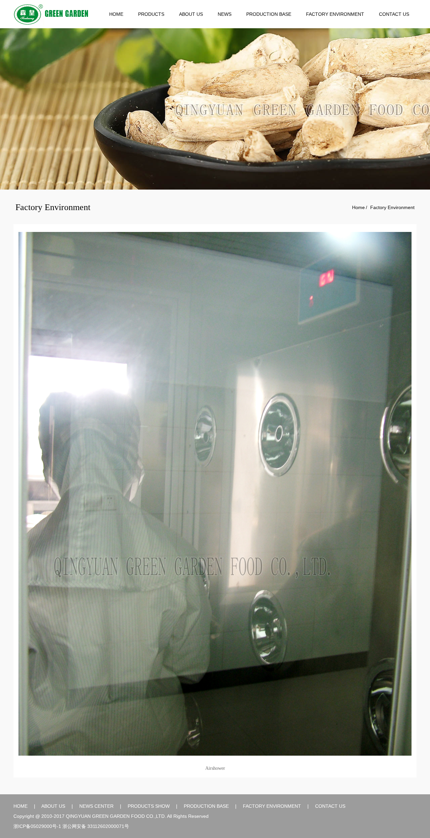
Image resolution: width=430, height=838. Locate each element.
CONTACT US (394, 14)
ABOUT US (191, 14)
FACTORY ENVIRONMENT (335, 14)
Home (358, 207)
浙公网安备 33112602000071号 (95, 826)
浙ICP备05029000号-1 (37, 826)
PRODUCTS (151, 14)
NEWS (224, 14)
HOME (116, 14)
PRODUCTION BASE (268, 14)
